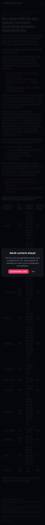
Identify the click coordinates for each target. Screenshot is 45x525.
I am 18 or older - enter (18, 271)
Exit (33, 271)
